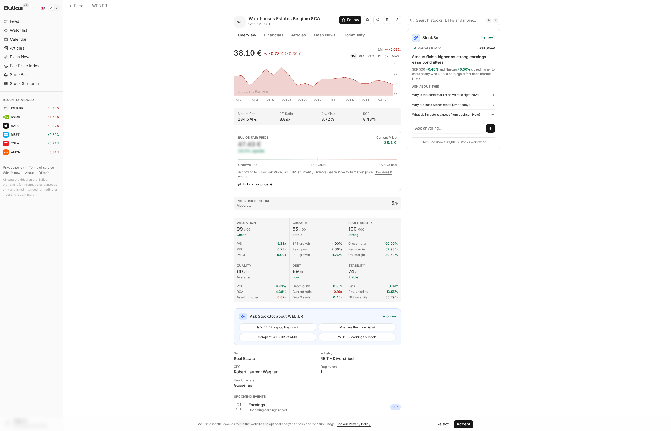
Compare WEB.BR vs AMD (277, 337)
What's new (11, 173)
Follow (353, 19)
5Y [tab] (386, 56)
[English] (42, 7)
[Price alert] (367, 20)
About (29, 173)
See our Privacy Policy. (354, 424)
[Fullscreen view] (397, 20)
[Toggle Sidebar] (63, 215)
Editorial (44, 173)
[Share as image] (387, 20)
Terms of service (41, 167)
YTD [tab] (370, 56)
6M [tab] (361, 56)
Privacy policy (13, 167)
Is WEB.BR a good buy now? (277, 327)
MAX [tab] (395, 56)
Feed (78, 5)
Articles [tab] (298, 35)
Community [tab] (354, 35)
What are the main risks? (357, 327)
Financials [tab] (273, 35)
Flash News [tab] (325, 35)
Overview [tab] (247, 35)
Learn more (26, 194)
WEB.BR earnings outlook (357, 337)
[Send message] (490, 128)
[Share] (377, 20)
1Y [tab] (379, 56)
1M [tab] (353, 56)
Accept (463, 424)
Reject (443, 424)
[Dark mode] (54, 7)
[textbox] (448, 128)
